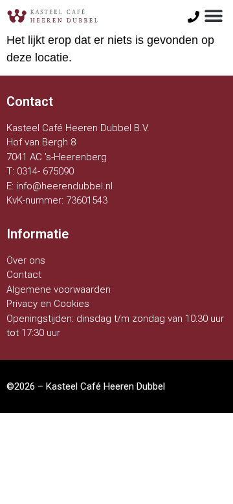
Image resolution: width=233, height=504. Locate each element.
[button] (213, 15)
